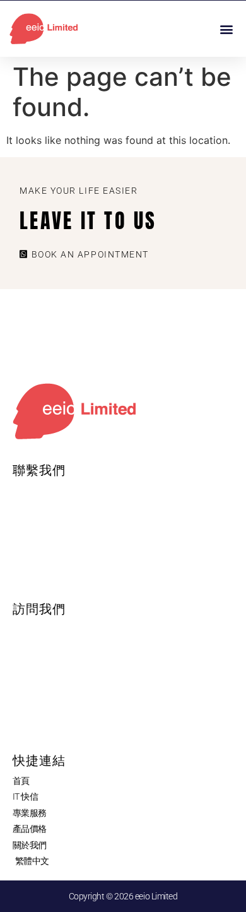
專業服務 (30, 813)
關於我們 (30, 845)
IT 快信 (25, 796)
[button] (226, 28)
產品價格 (30, 829)
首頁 (21, 781)
